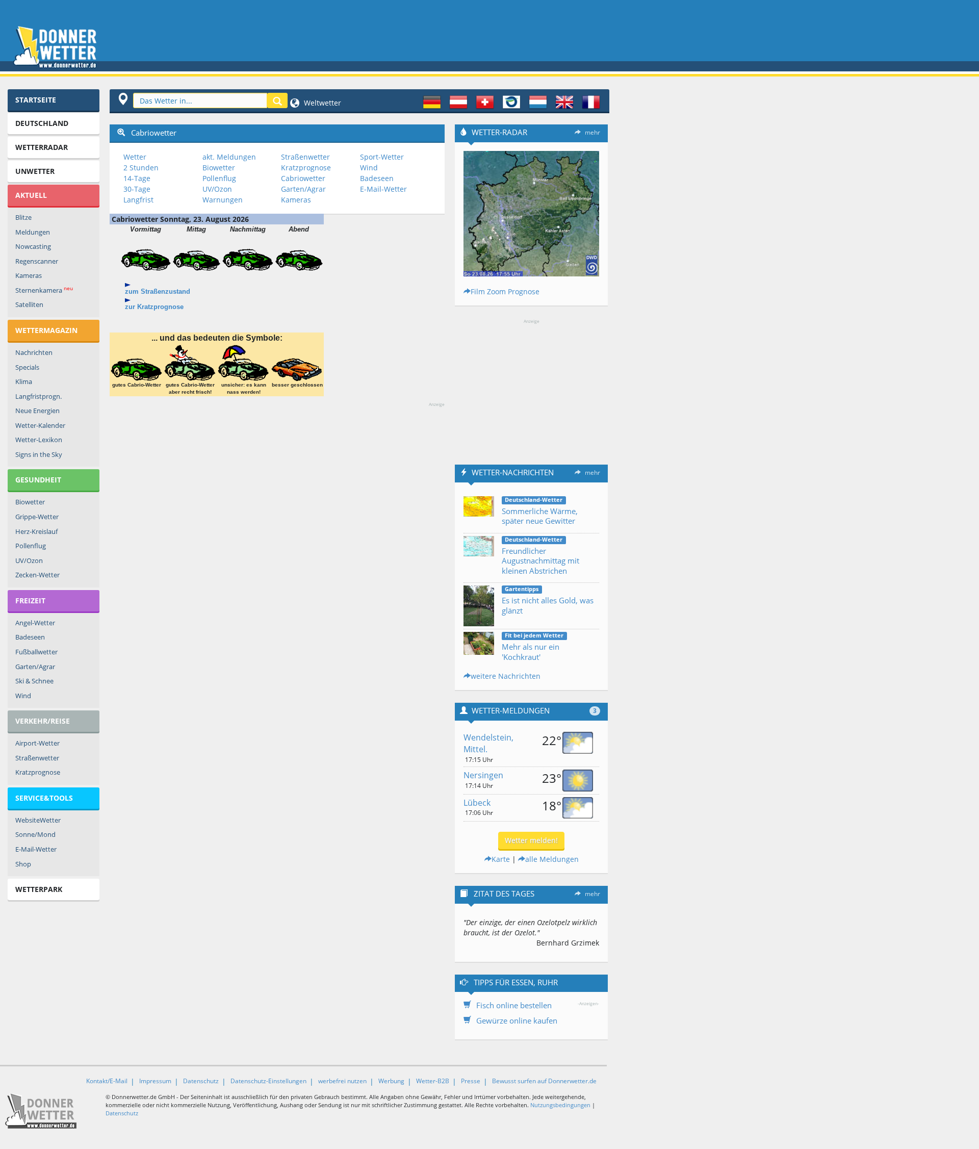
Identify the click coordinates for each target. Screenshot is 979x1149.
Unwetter (35, 171)
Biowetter (30, 501)
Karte (501, 859)
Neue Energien (37, 410)
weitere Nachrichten (505, 676)
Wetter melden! (531, 840)
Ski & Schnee (34, 680)
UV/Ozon (29, 560)
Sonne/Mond (35, 834)
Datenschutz (201, 1081)
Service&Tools (44, 798)
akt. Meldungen (229, 157)
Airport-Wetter (37, 743)
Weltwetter (321, 103)
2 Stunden (141, 167)
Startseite (35, 100)
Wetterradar (41, 147)
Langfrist (138, 200)
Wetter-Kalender (40, 425)
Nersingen (483, 775)
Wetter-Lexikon (38, 439)
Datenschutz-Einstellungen (268, 1081)
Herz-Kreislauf (36, 531)
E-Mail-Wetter (36, 849)
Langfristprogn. (38, 396)
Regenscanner (36, 261)
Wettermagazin (46, 330)
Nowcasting (33, 246)
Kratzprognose (37, 772)
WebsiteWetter (38, 820)
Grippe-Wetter (37, 516)
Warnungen (222, 200)
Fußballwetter (36, 651)
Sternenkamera (44, 290)
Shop (23, 864)
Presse (470, 1081)
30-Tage (136, 189)
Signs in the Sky (38, 454)
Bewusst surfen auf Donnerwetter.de (544, 1081)
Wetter (134, 157)
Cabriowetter (303, 178)
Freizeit (30, 600)
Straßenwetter (37, 757)
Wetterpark (38, 889)
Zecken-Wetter (37, 574)
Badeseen (30, 637)
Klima (23, 381)
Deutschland (41, 123)
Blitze (23, 217)
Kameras (28, 275)
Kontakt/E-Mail (106, 1081)
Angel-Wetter (35, 622)
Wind (23, 695)
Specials (27, 367)
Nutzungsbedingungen (560, 1105)
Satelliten (29, 304)
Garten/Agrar (35, 666)
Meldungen (32, 232)
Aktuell (31, 195)
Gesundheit (38, 479)
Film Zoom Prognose (505, 291)
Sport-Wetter (382, 157)
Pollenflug (30, 545)
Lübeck (477, 802)
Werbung (391, 1081)
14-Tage (136, 178)
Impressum (155, 1081)
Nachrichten (34, 352)
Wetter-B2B (432, 1081)
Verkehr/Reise (42, 721)
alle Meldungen (552, 859)
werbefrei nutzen (342, 1081)
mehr (592, 132)
